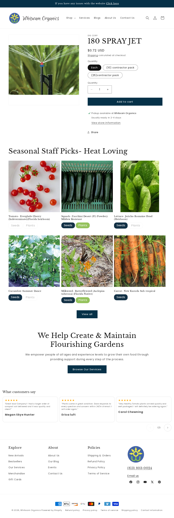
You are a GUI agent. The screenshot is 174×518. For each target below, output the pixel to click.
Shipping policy (129, 510)
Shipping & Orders (99, 455)
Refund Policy (96, 461)
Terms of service (109, 510)
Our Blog (53, 461)
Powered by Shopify (51, 510)
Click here (112, 3)
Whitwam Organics (30, 510)
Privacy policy (90, 510)
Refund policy (72, 510)
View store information (106, 122)
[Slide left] (150, 427)
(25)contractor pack (105, 75)
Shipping (93, 55)
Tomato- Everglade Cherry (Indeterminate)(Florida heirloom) (29, 218)
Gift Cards (15, 479)
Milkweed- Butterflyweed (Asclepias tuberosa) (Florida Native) (83, 292)
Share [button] (94, 132)
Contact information (151, 510)
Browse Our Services (87, 369)
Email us (133, 476)
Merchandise (16, 473)
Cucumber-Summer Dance (24, 291)
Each (94, 67)
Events (52, 467)
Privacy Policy (96, 467)
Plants (30, 225)
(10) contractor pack (120, 67)
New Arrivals (16, 455)
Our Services (16, 467)
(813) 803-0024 (139, 468)
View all (87, 314)
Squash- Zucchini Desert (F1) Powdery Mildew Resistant (84, 218)
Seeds (15, 225)
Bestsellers (15, 461)
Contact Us (55, 473)
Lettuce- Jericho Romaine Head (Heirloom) (133, 218)
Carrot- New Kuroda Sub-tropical (134, 291)
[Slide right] (167, 427)
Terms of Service (99, 473)
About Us (53, 455)
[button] (70, 17)
